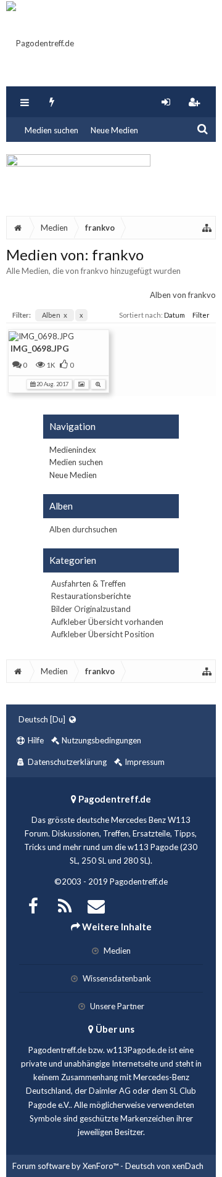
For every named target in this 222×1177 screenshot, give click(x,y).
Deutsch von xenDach (164, 1166)
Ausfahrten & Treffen (88, 583)
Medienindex (72, 450)
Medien (116, 951)
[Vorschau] (98, 383)
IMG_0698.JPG (39, 348)
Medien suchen (51, 130)
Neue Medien (114, 130)
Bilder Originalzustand (91, 609)
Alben (54, 315)
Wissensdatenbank (116, 978)
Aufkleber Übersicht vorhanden (107, 622)
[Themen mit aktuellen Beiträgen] (52, 101)
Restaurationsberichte (91, 596)
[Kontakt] (96, 904)
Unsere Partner (116, 1006)
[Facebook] (33, 904)
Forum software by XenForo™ (66, 1166)
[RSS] (65, 904)
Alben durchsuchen (83, 529)
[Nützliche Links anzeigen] (207, 228)
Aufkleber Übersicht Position (102, 634)
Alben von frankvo (183, 295)
